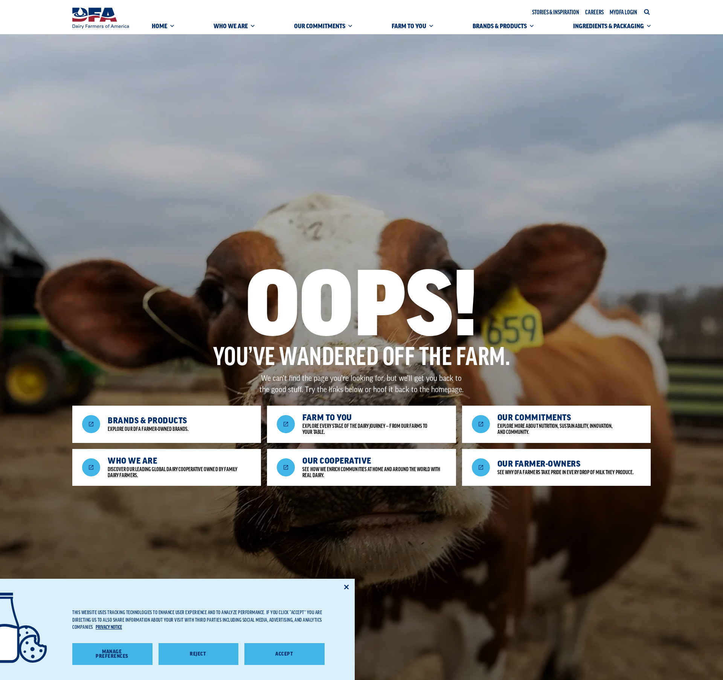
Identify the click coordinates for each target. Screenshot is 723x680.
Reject (198, 654)
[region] (177, 629)
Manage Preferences (112, 654)
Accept (284, 654)
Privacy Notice (109, 627)
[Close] (346, 587)
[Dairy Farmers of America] (100, 18)
